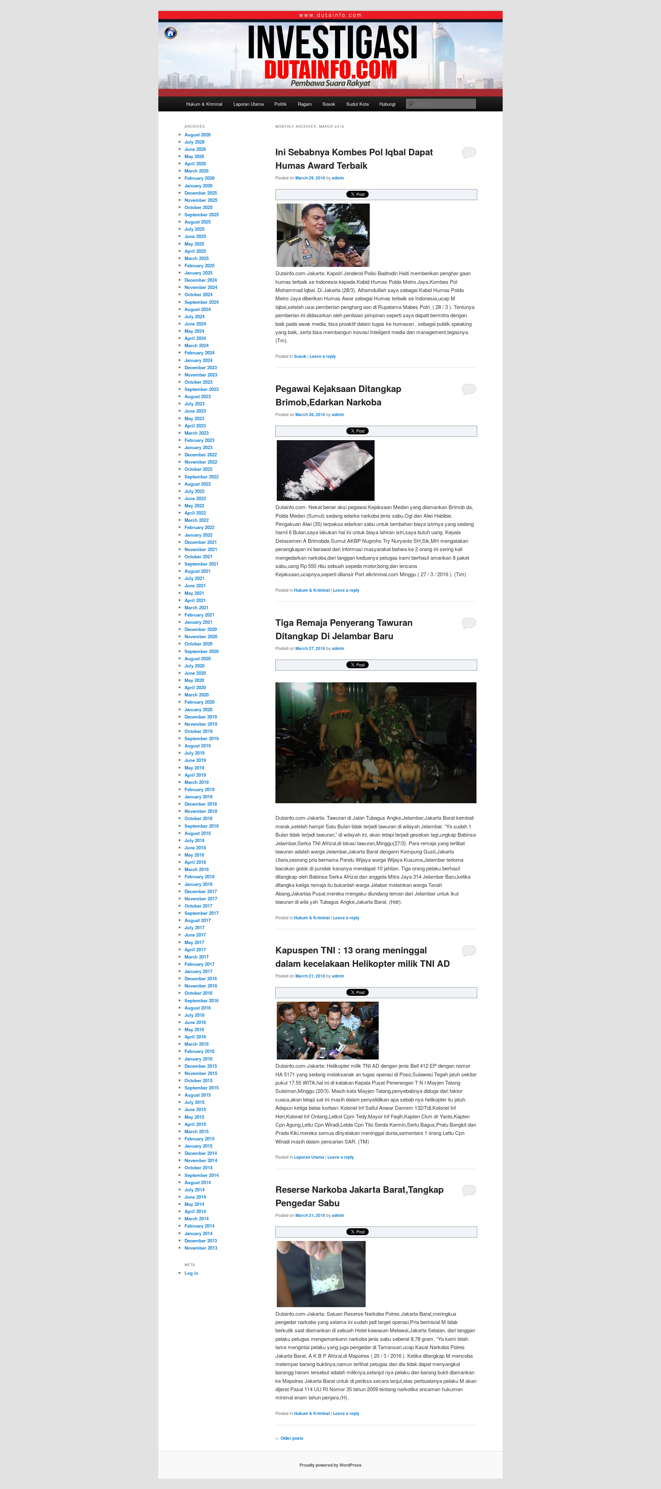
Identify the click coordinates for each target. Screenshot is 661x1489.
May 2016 (194, 1029)
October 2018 (198, 818)
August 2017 (198, 920)
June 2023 (195, 410)
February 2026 (199, 178)
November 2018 (201, 811)
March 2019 (197, 782)
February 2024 (199, 352)
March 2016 (197, 1044)
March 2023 (197, 433)
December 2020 (201, 629)
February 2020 (199, 702)
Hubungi (387, 104)
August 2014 (198, 1182)
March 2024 (197, 345)
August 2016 (198, 1007)
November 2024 (201, 287)
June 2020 (195, 673)
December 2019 (201, 716)
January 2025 (198, 272)
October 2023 (198, 382)
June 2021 (195, 585)
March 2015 (197, 1131)
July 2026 (194, 141)
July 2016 (194, 1015)
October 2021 (198, 556)
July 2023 (194, 403)
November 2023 (201, 374)
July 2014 (194, 1189)
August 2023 (198, 396)
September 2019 (202, 738)
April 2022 (195, 512)
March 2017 (197, 956)
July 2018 (194, 840)
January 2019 (198, 796)
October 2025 (198, 207)
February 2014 (199, 1225)
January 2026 (198, 185)
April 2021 (195, 600)
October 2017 (198, 905)
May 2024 (194, 331)
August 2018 (198, 833)
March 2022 (197, 520)
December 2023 (201, 367)
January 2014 (198, 1233)
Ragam (305, 104)
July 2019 (194, 752)
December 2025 (201, 192)
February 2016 (199, 1051)
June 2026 (195, 149)
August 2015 (198, 1095)
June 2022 (195, 498)
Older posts (289, 1438)
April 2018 (195, 862)
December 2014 (201, 1153)
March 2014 (197, 1218)
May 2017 (194, 942)
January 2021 (198, 622)
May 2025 (194, 243)
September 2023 (202, 389)
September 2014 (202, 1175)
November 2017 (201, 898)
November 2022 (201, 461)
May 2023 (194, 418)
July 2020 (194, 665)
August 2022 (198, 483)
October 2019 (198, 731)
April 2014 (195, 1211)
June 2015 (195, 1109)
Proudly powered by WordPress (330, 1465)
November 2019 (201, 724)
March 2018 (197, 869)
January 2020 (198, 709)
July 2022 (194, 491)
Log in (191, 1273)
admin (338, 178)
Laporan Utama (248, 104)
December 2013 (201, 1240)
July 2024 (194, 316)
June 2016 (195, 1022)
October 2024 (198, 294)
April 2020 (195, 687)
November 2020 (201, 636)
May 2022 (194, 505)
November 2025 (201, 200)
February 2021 (199, 614)
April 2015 (195, 1124)
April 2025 (195, 251)
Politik (280, 104)
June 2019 (195, 760)
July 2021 (194, 578)
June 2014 (195, 1196)
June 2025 (195, 236)
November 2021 (201, 549)
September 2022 (202, 476)
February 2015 (199, 1138)
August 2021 (198, 571)
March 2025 (197, 258)
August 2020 (198, 658)
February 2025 (199, 265)
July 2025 (194, 229)
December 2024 (201, 280)
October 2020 (198, 643)
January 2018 (198, 884)
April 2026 (195, 163)
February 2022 (199, 527)
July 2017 (194, 927)
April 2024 (195, 338)
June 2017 (195, 934)
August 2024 (198, 309)
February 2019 (199, 789)
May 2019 (194, 767)
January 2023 (198, 447)
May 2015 (194, 1117)
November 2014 (201, 1160)
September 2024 (202, 302)
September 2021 (202, 563)
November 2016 (201, 985)
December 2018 (201, 803)
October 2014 (198, 1167)
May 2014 (194, 1204)
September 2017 (202, 913)
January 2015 (198, 1145)
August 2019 (198, 745)
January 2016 (198, 1058)
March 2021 (197, 607)
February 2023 (199, 440)
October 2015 (198, 1080)
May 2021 (194, 593)
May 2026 (194, 156)
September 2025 (202, 214)
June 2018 (195, 847)
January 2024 (198, 360)
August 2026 (198, 134)
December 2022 (201, 454)
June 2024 (195, 323)
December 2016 (201, 978)
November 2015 (201, 1073)
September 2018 (202, 826)
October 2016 (198, 993)
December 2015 (201, 1066)
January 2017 (198, 971)
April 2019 (195, 775)
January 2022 (198, 534)
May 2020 (194, 680)
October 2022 (198, 469)
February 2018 (199, 876)
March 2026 (197, 170)
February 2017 (199, 964)
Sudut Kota (357, 104)
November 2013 (201, 1247)
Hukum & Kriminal (204, 104)
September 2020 (202, 651)
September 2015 (202, 1087)
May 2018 (194, 854)
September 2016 (202, 1000)
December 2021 (201, 542)
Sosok (329, 104)
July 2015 (194, 1102)
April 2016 (195, 1036)
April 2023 (195, 425)
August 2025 (198, 221)
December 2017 (201, 891)
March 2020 (197, 694)
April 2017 (195, 949)
